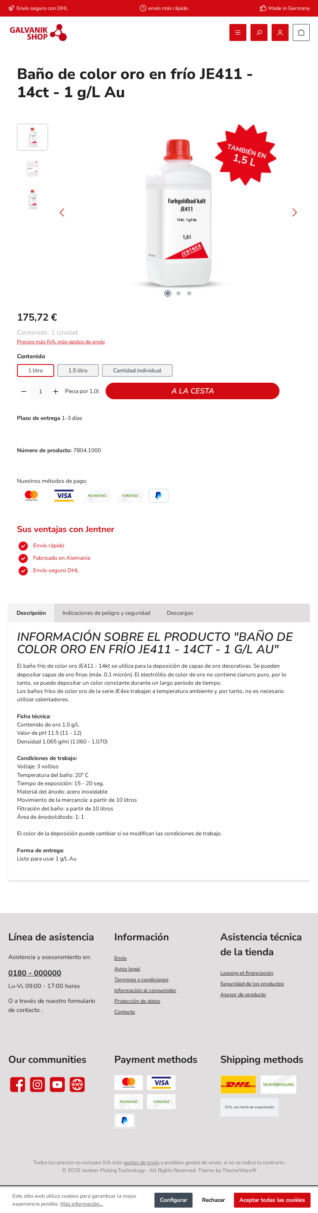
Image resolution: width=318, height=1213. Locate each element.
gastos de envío (141, 1162)
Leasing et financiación (246, 972)
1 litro (35, 370)
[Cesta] (301, 32)
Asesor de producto (243, 994)
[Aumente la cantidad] (56, 391)
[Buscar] (259, 32)
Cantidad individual (137, 370)
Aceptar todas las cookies (272, 1200)
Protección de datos (137, 1000)
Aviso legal (127, 968)
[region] (159, 213)
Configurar (173, 1200)
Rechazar (213, 1200)
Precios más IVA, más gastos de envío (61, 341)
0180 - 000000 (34, 973)
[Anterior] (62, 212)
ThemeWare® (239, 1170)
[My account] (280, 32)
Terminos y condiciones (141, 979)
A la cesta (192, 391)
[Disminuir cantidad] (24, 391)
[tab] (31, 613)
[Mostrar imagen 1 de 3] (168, 293)
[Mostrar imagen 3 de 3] (189, 293)
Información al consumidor (145, 990)
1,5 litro (78, 370)
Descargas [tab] (180, 613)
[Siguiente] (294, 212)
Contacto (124, 1011)
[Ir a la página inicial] (38, 32)
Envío (120, 957)
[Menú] (237, 32)
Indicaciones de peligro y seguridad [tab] (106, 613)
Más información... (81, 1203)
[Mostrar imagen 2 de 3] (178, 293)
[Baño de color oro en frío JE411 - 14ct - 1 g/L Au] (178, 213)
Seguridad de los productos (252, 983)
